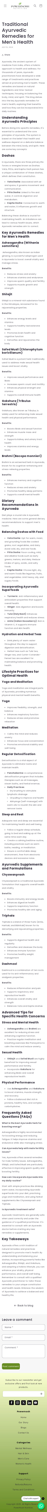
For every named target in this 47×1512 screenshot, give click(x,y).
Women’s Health (23, 1463)
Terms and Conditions (23, 1489)
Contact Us (23, 1432)
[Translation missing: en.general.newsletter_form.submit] (41, 1394)
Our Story (23, 1422)
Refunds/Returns (23, 1484)
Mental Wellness (23, 1448)
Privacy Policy (23, 1479)
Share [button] (7, 54)
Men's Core (23, 1458)
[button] (5, 6)
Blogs (23, 1427)
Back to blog (25, 1305)
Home (23, 1417)
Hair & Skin (23, 1453)
